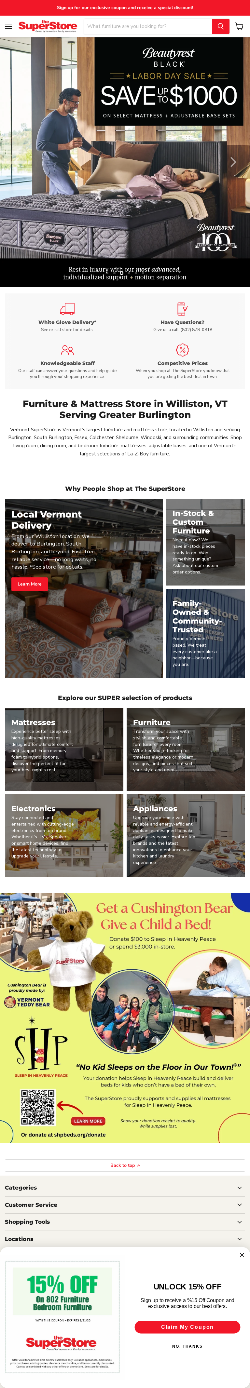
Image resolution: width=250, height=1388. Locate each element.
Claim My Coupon (187, 1327)
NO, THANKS (187, 1346)
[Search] (220, 26)
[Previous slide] (17, 161)
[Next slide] (232, 161)
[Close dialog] (242, 1255)
